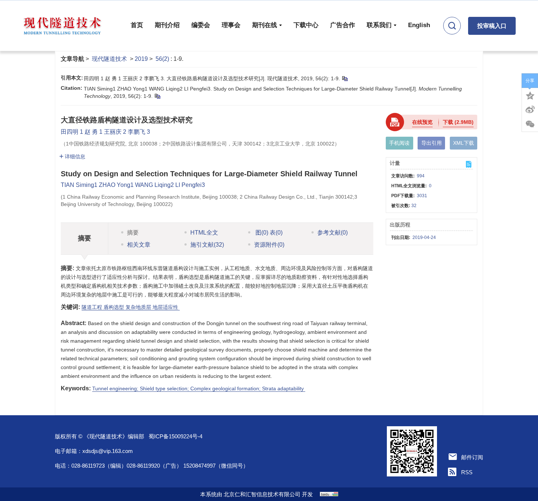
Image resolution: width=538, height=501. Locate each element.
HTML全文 (204, 232)
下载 (458, 122)
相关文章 (138, 245)
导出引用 (431, 143)
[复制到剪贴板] (344, 78)
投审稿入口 (492, 26)
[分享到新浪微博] (530, 110)
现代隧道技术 (109, 59)
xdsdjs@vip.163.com (107, 451)
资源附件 (269, 245)
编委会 (200, 25)
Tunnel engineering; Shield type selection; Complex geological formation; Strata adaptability (198, 388)
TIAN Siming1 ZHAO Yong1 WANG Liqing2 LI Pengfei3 (133, 185)
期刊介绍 (167, 25)
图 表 (268, 232)
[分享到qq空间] (530, 95)
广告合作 (342, 25)
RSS (466, 472)
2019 (141, 59)
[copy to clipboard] (157, 96)
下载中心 (306, 25)
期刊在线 (264, 25)
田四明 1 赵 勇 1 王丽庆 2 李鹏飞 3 (105, 132)
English (419, 25)
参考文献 (332, 232)
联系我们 (379, 25)
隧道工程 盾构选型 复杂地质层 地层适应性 (131, 307)
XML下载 (463, 143)
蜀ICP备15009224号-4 (175, 436)
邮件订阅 (472, 457)
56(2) (163, 59)
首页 (137, 25)
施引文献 (207, 245)
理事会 (231, 25)
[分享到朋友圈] (530, 124)
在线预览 (422, 122)
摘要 (133, 232)
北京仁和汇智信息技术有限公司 (262, 494)
